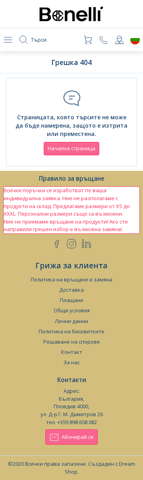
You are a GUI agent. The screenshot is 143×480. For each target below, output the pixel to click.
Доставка (71, 289)
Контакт (71, 352)
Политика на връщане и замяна (71, 279)
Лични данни (71, 321)
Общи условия (72, 310)
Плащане (71, 300)
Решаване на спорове (71, 341)
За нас (72, 362)
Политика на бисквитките (71, 331)
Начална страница (71, 148)
